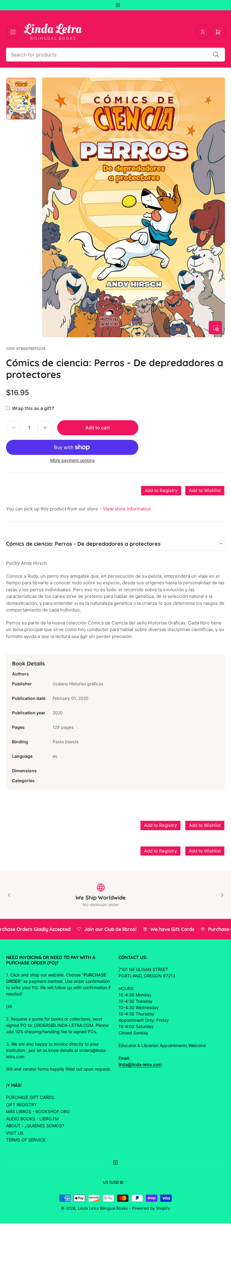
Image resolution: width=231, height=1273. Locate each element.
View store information (127, 509)
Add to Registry (161, 490)
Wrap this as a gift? (33, 408)
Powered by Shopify (151, 1208)
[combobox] (115, 55)
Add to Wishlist (205, 490)
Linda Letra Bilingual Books (103, 1208)
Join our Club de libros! (103, 929)
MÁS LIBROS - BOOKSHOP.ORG (37, 1111)
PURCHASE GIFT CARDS (30, 1097)
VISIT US (14, 1132)
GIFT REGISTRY (21, 1104)
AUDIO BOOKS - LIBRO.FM (32, 1118)
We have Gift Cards (165, 929)
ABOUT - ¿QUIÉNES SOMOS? (35, 1125)
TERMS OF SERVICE (25, 1139)
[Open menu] (13, 32)
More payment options (72, 460)
